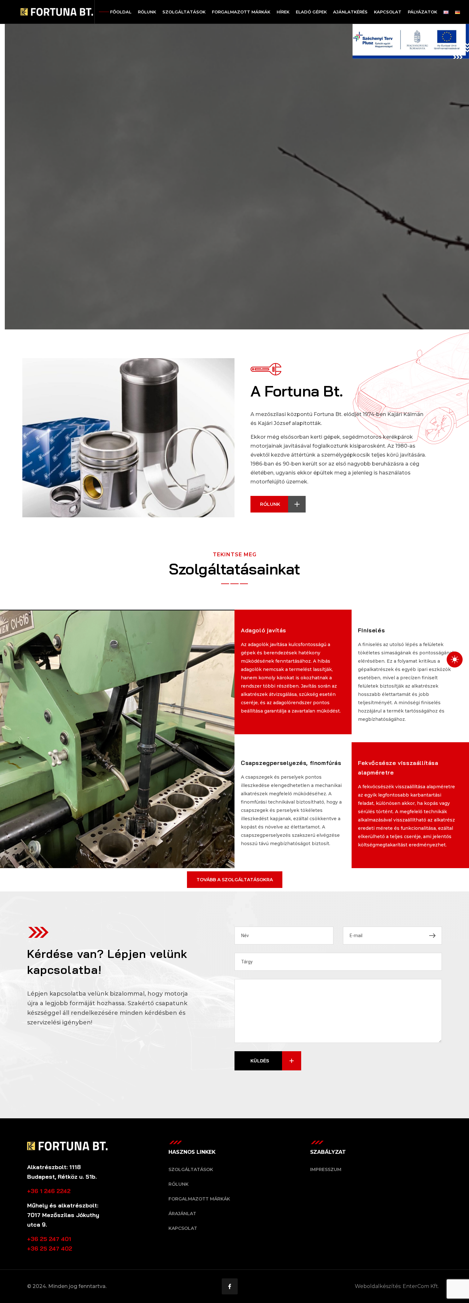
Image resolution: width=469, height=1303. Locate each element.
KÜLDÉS (259, 1060)
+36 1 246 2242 (49, 1191)
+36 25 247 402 (49, 1248)
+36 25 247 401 (49, 1239)
